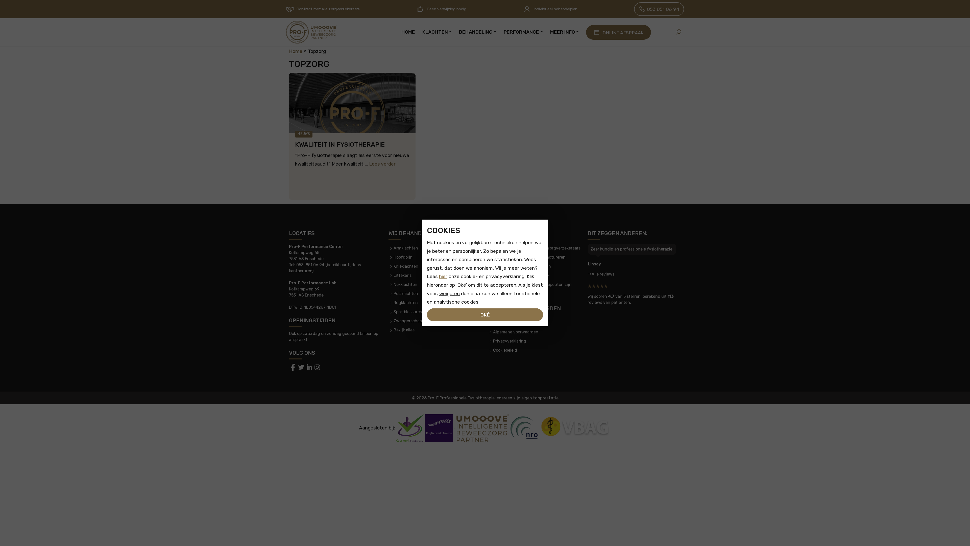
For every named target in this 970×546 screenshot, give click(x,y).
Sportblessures (408, 311)
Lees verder (382, 164)
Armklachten (406, 248)
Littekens (402, 275)
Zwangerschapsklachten (417, 320)
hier (443, 276)
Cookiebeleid (505, 350)
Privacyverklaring (509, 341)
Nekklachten (405, 284)
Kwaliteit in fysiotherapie (340, 144)
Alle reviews (603, 274)
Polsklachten (406, 293)
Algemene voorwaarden (515, 332)
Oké (485, 315)
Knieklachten (406, 266)
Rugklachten (406, 302)
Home (295, 51)
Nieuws (304, 134)
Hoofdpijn (403, 257)
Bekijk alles (404, 330)
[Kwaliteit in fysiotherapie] (352, 103)
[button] (678, 32)
